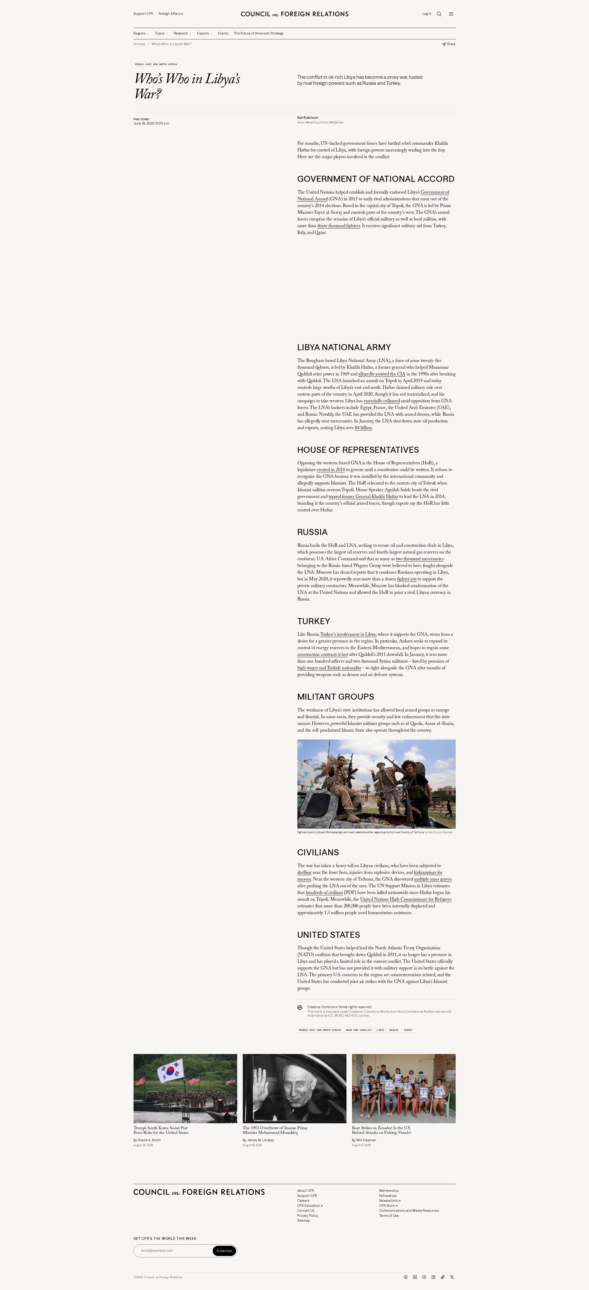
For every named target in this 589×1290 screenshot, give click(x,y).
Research (181, 33)
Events (223, 33)
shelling (304, 872)
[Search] (439, 14)
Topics (159, 33)
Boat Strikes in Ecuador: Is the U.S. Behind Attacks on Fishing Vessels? (381, 1130)
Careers (303, 1201)
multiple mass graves (433, 879)
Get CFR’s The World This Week (165, 1239)
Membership (389, 1191)
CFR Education (308, 1206)
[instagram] (433, 1277)
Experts (203, 33)
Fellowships (388, 1196)
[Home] (294, 13)
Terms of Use (389, 1216)
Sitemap (303, 1220)
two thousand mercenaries (419, 559)
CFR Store (387, 1206)
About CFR (305, 1191)
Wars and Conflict (359, 1030)
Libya (380, 1030)
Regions (140, 33)
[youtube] (424, 1277)
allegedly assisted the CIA (381, 374)
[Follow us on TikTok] (442, 1277)
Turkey (408, 1030)
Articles (139, 44)
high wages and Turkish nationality (329, 668)
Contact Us (306, 1210)
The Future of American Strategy (259, 33)
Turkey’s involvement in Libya (348, 634)
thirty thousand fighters (339, 226)
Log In (427, 14)
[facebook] (405, 1277)
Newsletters (388, 1201)
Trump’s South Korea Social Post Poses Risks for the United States (161, 1130)
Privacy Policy (307, 1216)
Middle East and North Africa (156, 64)
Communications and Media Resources (409, 1210)
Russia (394, 1030)
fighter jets (407, 579)
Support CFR (143, 14)
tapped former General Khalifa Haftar (363, 496)
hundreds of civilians (324, 892)
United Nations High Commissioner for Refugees (406, 899)
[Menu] (451, 14)
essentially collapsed (382, 401)
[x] (452, 1277)
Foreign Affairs (169, 14)
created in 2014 (331, 470)
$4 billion (363, 428)
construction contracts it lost (322, 654)
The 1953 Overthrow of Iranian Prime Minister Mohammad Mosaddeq (275, 1130)
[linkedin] (415, 1277)
